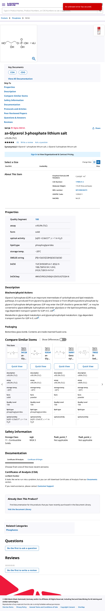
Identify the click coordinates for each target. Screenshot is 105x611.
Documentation (12, 104)
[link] (8, 607)
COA (12, 72)
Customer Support (46, 486)
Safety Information (14, 100)
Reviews (8, 122)
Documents (92, 479)
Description (10, 91)
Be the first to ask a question (22, 548)
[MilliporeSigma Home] (13, 4)
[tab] (6, 18)
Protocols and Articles (15, 109)
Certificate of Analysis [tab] (15, 459)
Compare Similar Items (16, 95)
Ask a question (41, 142)
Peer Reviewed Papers (15, 113)
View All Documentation (20, 78)
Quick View (17, 366)
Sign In (34, 154)
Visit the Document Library (19, 509)
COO (23, 72)
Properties (9, 87)
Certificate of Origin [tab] (35, 459)
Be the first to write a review (23, 571)
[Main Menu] (3, 4)
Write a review (27, 142)
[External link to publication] (54, 310)
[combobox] (52, 10)
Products (4, 18)
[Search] (100, 10)
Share (97, 128)
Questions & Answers (15, 117)
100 (37, 219)
